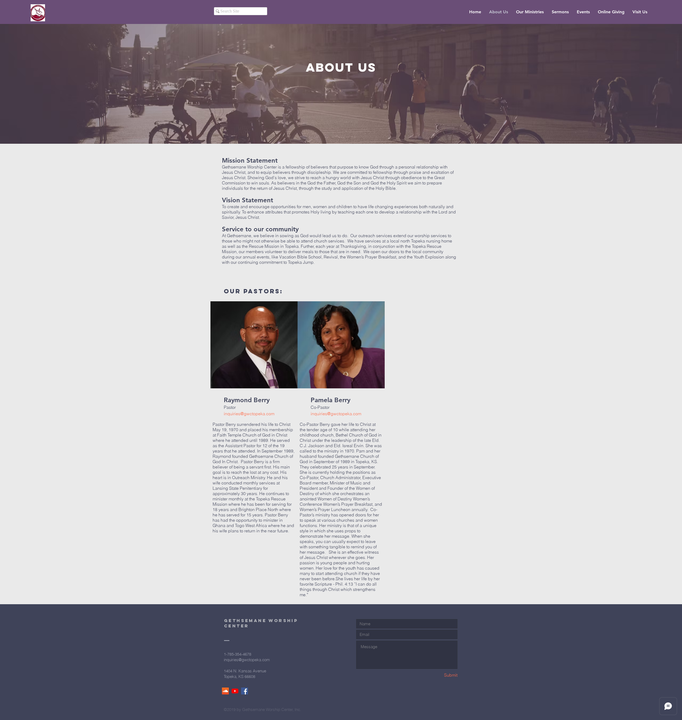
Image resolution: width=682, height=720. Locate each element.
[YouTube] (235, 691)
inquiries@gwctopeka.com (249, 413)
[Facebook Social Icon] (244, 691)
